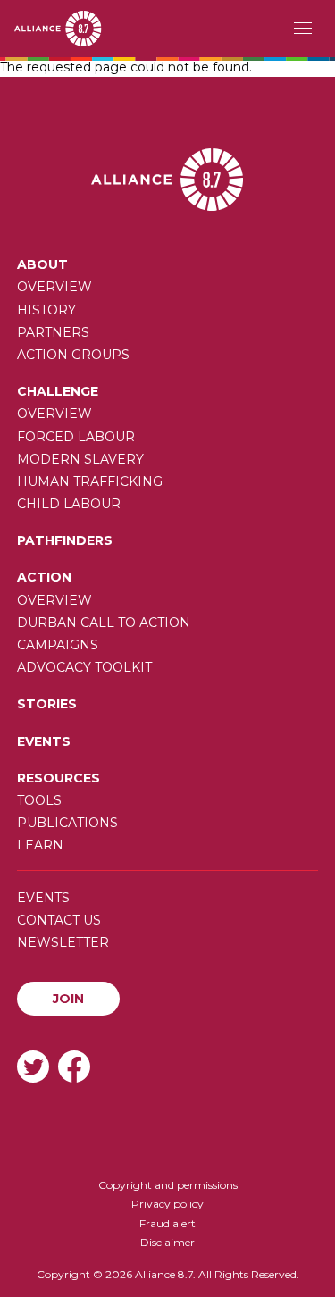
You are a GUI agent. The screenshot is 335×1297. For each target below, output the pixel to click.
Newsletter (63, 942)
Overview (54, 287)
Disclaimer (167, 1242)
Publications (67, 823)
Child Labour (69, 504)
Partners (53, 332)
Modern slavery (80, 459)
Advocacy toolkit (84, 667)
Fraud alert (167, 1223)
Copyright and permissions (168, 1185)
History (46, 310)
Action (44, 577)
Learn (40, 845)
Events (44, 741)
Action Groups (73, 355)
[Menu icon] (303, 28)
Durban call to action (103, 623)
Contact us (59, 920)
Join (68, 999)
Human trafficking (90, 481)
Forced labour (76, 437)
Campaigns (57, 645)
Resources (58, 778)
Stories (47, 704)
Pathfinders (65, 540)
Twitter (33, 1066)
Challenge (57, 391)
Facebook (74, 1066)
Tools (39, 800)
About (42, 264)
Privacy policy (167, 1203)
